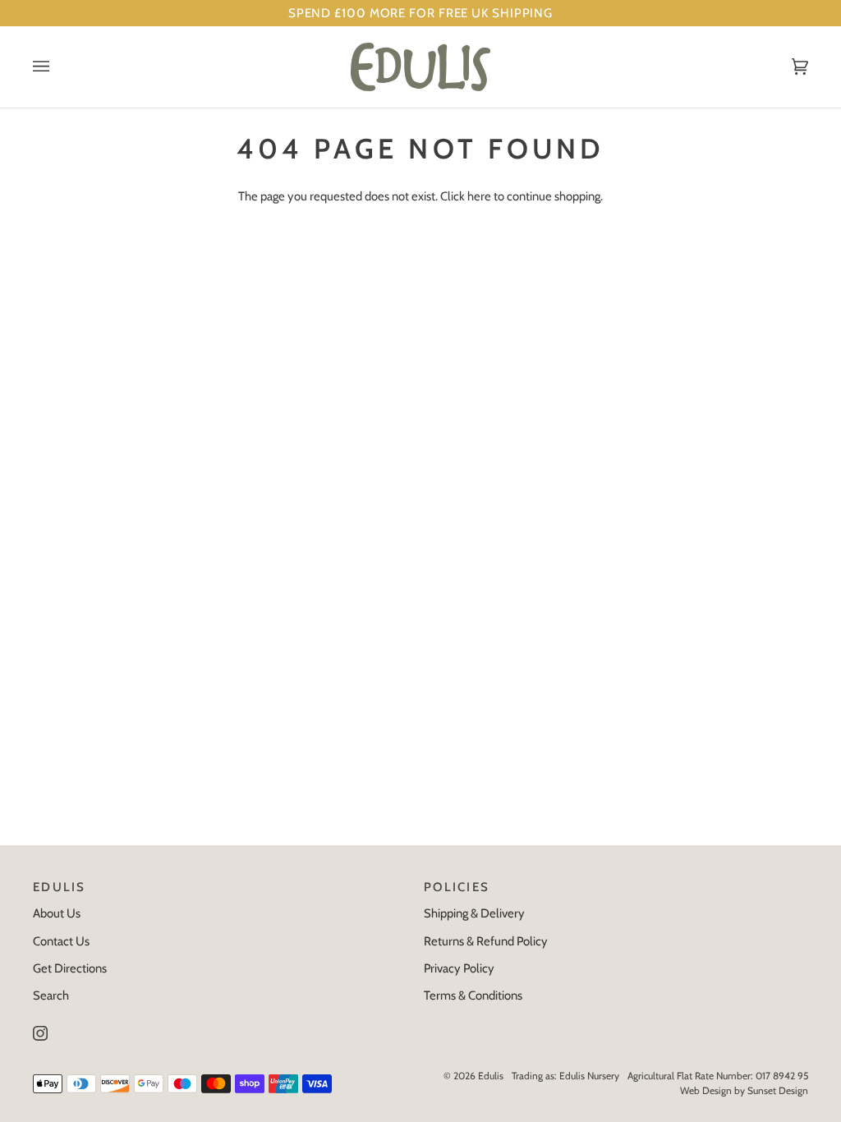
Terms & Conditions (473, 995)
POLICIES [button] (456, 887)
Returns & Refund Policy (486, 941)
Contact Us (61, 941)
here (479, 196)
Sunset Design (777, 1090)
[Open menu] (57, 67)
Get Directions (70, 968)
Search (51, 995)
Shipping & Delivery (474, 913)
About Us (56, 913)
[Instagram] (40, 1033)
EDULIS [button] (59, 887)
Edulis (490, 1075)
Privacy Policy (459, 968)
